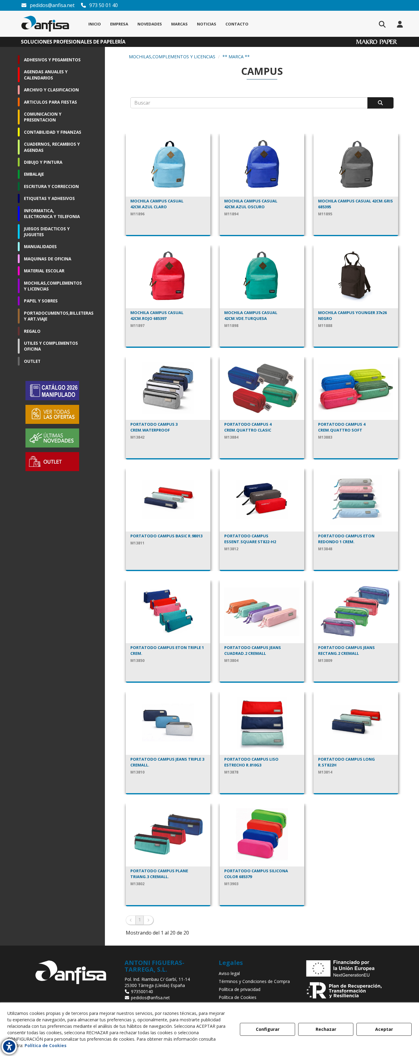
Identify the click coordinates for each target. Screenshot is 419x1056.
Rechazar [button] (326, 1029)
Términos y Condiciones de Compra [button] (254, 981)
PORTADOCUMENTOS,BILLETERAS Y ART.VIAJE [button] (54, 316)
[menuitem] (95, 24)
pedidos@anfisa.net (52, 5)
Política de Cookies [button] (237, 997)
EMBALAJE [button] (34, 174)
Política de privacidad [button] (239, 989)
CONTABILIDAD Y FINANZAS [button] (52, 132)
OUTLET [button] (32, 361)
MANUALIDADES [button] (40, 246)
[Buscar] (380, 103)
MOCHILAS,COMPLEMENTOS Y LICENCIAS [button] (53, 286)
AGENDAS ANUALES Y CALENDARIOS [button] (45, 74)
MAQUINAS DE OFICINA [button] (47, 259)
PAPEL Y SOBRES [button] (41, 301)
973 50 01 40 (103, 5)
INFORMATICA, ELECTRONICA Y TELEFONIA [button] (52, 213)
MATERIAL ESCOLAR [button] (44, 271)
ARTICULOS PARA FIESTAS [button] (50, 102)
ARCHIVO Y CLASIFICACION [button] (51, 90)
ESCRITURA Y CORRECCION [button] (51, 186)
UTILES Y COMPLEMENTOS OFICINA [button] (51, 346)
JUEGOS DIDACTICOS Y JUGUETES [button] (47, 231)
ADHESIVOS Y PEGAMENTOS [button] (52, 60)
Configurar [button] (267, 1029)
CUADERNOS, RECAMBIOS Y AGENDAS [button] (52, 147)
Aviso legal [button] (229, 973)
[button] (45, 24)
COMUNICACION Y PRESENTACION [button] (42, 117)
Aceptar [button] (384, 1029)
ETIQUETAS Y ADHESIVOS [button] (49, 198)
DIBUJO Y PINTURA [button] (43, 162)
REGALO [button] (32, 331)
